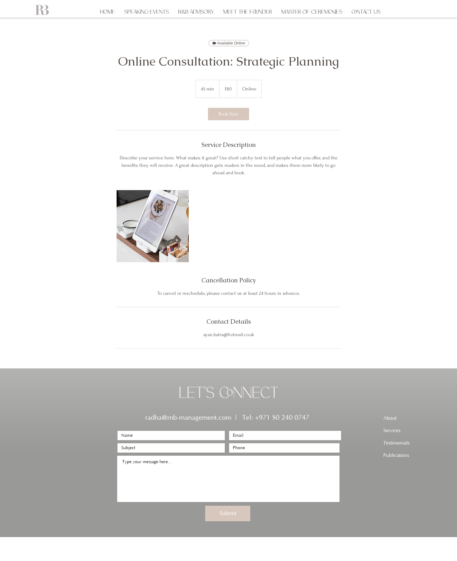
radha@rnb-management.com (188, 418)
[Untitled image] (153, 226)
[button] (146, 11)
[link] (228, 114)
